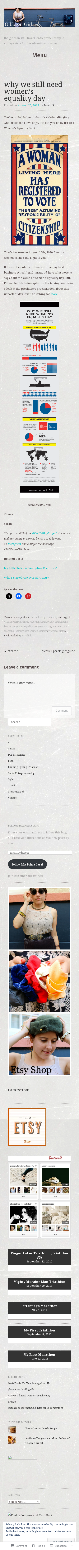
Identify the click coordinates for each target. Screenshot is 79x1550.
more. (54, 294)
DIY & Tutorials (16, 754)
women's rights (57, 631)
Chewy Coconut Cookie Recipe (41, 1428)
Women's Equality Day (16, 631)
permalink (26, 635)
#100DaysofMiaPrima (16, 621)
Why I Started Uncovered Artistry (26, 577)
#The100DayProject (44, 533)
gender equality (24, 626)
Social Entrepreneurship (44, 617)
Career (11, 748)
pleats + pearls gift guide (58, 653)
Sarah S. (49, 105)
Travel (11, 785)
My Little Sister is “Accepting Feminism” (31, 568)
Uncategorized (16, 791)
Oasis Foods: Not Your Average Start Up (29, 1383)
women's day (60, 626)
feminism (9, 626)
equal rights (61, 621)
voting (47, 626)
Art (10, 742)
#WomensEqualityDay (42, 621)
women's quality (38, 631)
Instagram (14, 543)
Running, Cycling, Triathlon (23, 767)
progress (38, 626)
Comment (62, 710)
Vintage (12, 798)
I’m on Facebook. (18, 1090)
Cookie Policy (13, 1534)
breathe (11, 651)
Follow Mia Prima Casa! (23, 825)
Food (10, 761)
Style (10, 779)
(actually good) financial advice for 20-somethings (35, 1408)
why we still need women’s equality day (29, 1395)
